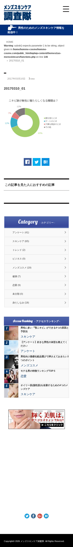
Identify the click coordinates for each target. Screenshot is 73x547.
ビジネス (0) (18, 258)
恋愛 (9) (16, 285)
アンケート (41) (20, 232)
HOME (9, 42)
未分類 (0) (17, 294)
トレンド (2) (18, 250)
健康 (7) (16, 276)
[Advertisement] (36, 471)
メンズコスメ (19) (21, 267)
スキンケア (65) (20, 241)
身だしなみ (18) (20, 302)
